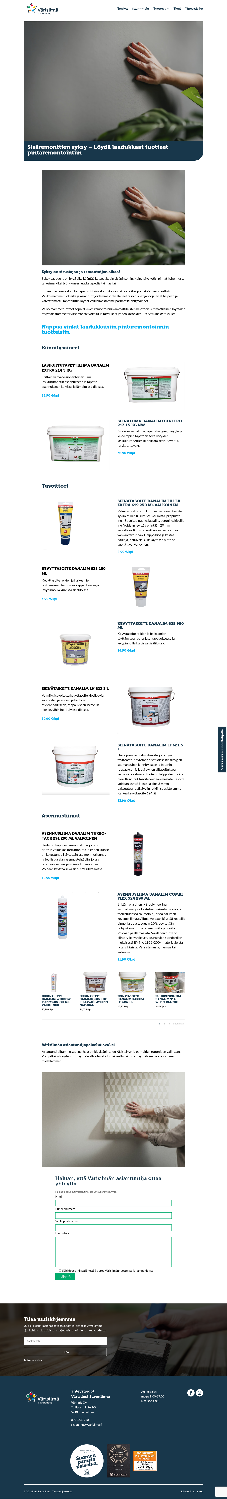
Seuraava (178, 1023)
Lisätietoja (62, 1233)
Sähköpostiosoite (66, 1221)
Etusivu (122, 8)
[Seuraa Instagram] (199, 1393)
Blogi (177, 8)
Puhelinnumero (65, 1209)
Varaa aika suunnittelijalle (222, 749)
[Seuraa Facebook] (191, 1393)
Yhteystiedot (194, 8)
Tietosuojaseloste (34, 1359)
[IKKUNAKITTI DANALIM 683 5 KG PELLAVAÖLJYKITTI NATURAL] (95, 992)
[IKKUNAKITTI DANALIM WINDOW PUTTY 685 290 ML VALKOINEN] (57, 992)
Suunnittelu (140, 8)
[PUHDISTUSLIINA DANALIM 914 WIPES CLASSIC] (170, 992)
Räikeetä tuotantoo (192, 1491)
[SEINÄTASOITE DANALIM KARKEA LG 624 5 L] (132, 992)
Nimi (58, 1196)
